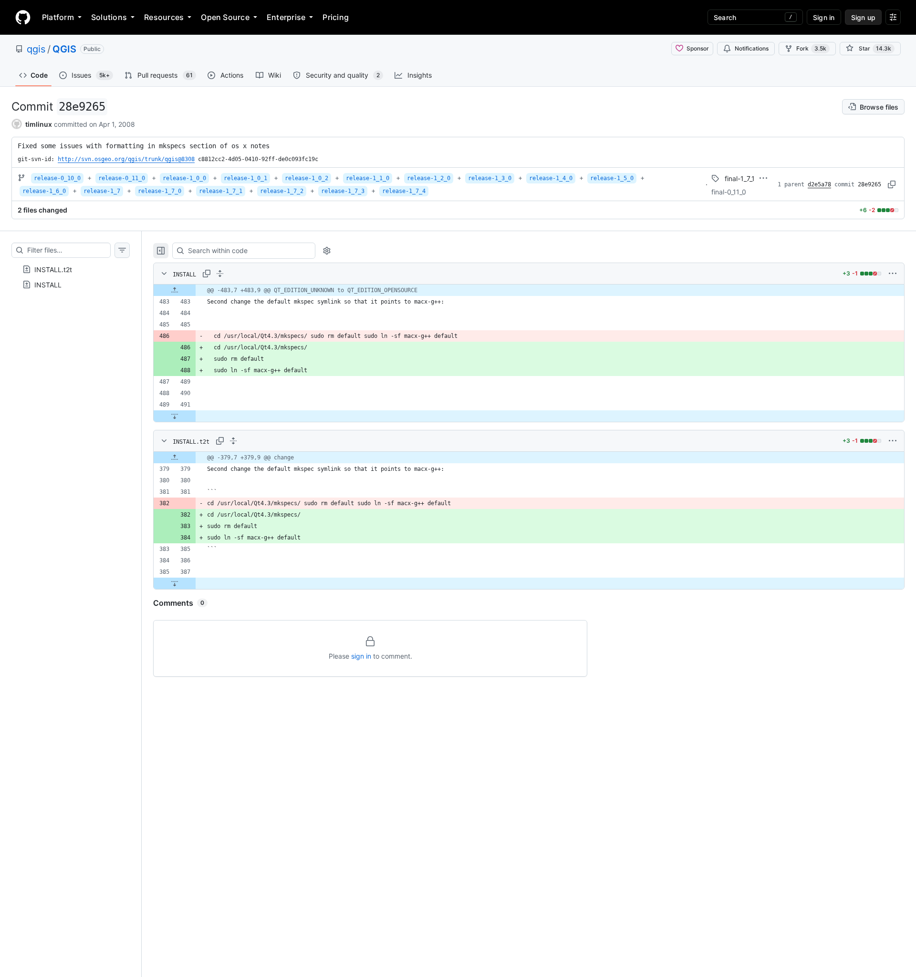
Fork (811, 48)
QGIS (64, 49)
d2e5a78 (819, 184)
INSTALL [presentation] (48, 285)
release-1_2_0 (428, 178)
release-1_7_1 (220, 191)
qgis (36, 49)
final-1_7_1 (740, 178)
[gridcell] (529, 290)
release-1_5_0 (612, 178)
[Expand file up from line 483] (175, 290)
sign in (361, 656)
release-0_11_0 (121, 178)
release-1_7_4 (404, 191)
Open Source (225, 17)
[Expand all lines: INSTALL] (220, 273)
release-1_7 (101, 191)
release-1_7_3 (342, 191)
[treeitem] (70, 269)
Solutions (109, 17)
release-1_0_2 (306, 178)
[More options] (892, 273)
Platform (58, 17)
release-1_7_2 (281, 191)
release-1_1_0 (367, 178)
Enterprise (286, 17)
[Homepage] (23, 17)
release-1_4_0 (550, 178)
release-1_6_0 (44, 191)
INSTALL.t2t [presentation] (53, 269)
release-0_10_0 (57, 178)
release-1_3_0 (489, 178)
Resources (164, 17)
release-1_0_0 (184, 178)
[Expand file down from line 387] (175, 583)
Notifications (752, 48)
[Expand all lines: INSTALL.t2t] (233, 441)
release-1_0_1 (245, 178)
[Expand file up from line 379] (175, 457)
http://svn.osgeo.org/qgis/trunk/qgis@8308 (126, 159)
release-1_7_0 (159, 191)
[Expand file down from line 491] (175, 416)
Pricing (336, 17)
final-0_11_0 (728, 192)
